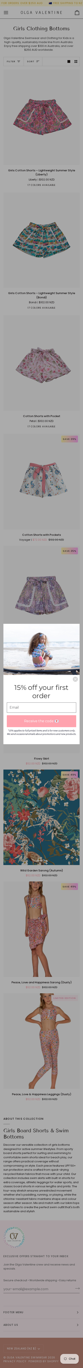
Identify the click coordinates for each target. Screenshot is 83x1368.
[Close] (75, 679)
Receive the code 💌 (41, 721)
